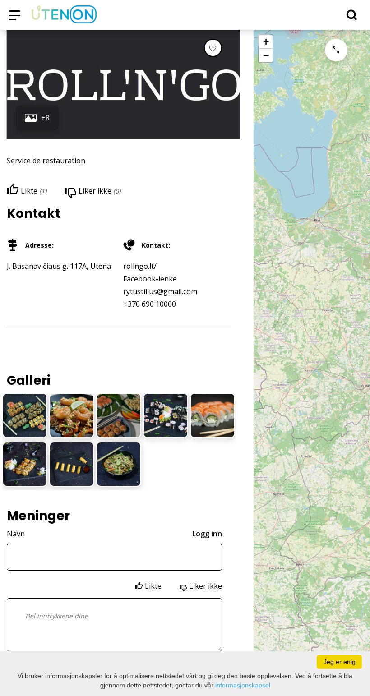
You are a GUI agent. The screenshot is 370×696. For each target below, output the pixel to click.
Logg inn (207, 534)
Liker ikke (205, 586)
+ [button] (266, 41)
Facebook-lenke (150, 279)
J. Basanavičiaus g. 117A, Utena (59, 266)
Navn (16, 534)
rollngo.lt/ (140, 266)
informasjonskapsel (242, 685)
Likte (153, 586)
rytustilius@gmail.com (160, 291)
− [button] (266, 55)
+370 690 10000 (149, 304)
